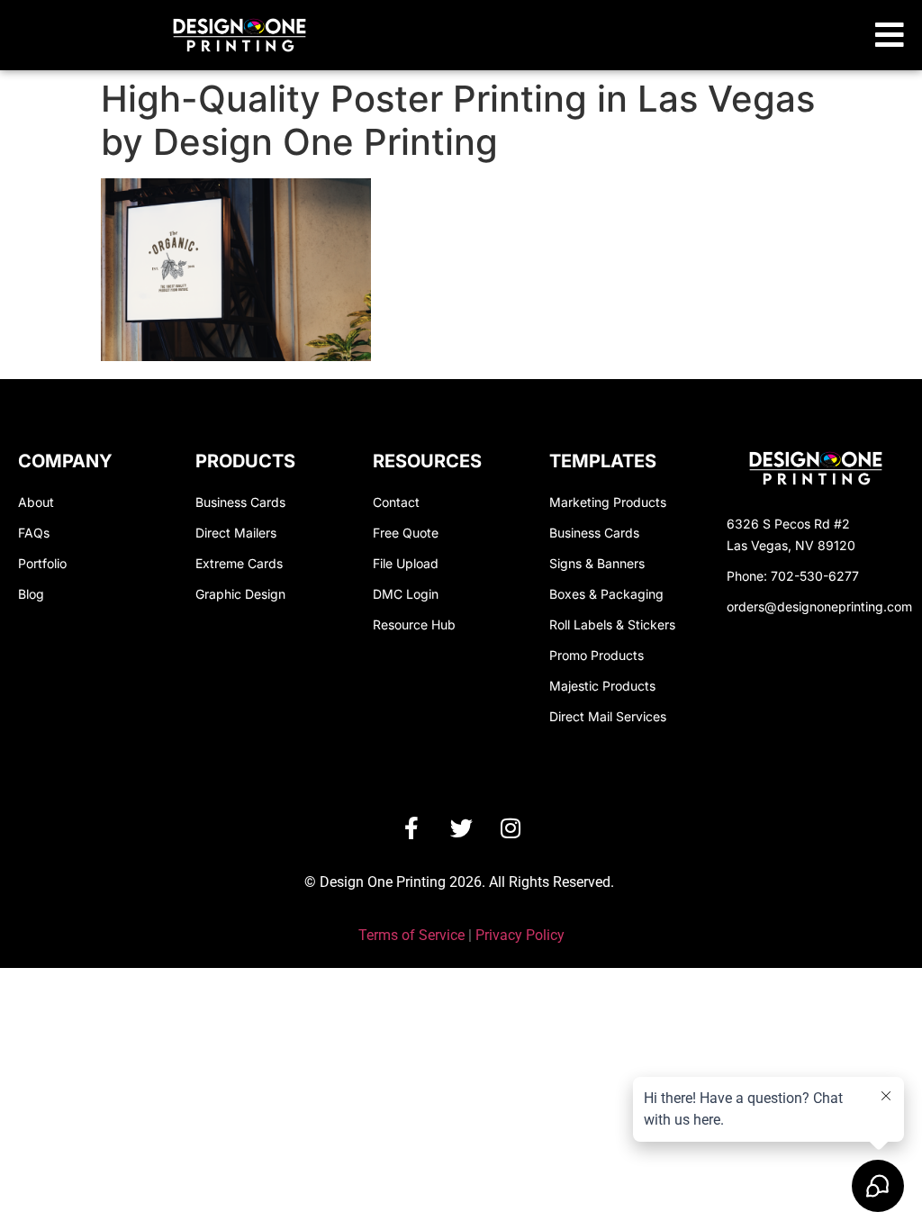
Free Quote (405, 532)
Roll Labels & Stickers (612, 624)
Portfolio (42, 563)
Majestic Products (602, 685)
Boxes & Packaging (606, 593)
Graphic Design (240, 593)
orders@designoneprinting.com (819, 606)
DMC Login (405, 593)
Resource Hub (414, 624)
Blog (31, 593)
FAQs (34, 532)
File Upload (405, 563)
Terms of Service (411, 935)
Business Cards (240, 502)
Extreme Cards (239, 563)
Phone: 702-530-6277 (793, 575)
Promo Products (596, 655)
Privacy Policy (520, 935)
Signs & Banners (597, 563)
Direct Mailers (235, 532)
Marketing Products (607, 502)
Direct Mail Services (607, 716)
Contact (396, 502)
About (36, 502)
